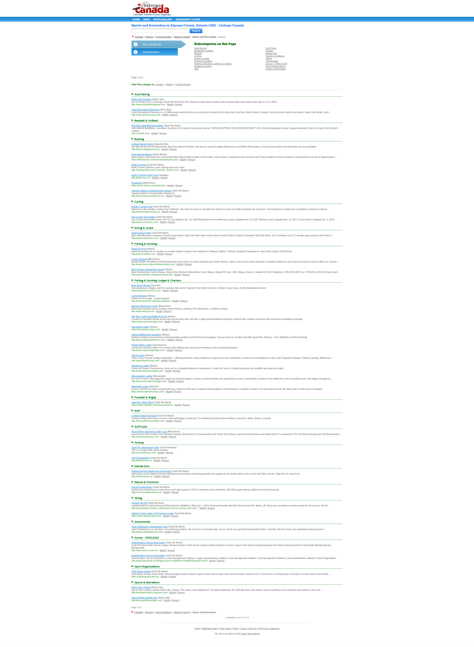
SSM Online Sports (141, 571)
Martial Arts (271, 53)
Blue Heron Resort (140, 285)
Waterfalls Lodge (139, 386)
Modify (170, 104)
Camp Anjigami (139, 296)
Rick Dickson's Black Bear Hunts (147, 269)
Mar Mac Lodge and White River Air (149, 316)
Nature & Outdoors (275, 56)
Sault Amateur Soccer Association (148, 542)
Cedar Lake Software (250, 634)
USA (260, 628)
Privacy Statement (271, 628)
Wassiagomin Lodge (141, 376)
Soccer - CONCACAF (276, 64)
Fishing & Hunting (203, 61)
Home (136, 19)
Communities (151, 52)
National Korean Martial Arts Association (151, 471)
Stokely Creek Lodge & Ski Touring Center (152, 513)
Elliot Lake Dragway (141, 99)
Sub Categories (151, 44)
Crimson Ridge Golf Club (144, 415)
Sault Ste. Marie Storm (142, 402)
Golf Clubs (271, 48)
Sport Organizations (276, 66)
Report (178, 104)
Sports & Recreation (276, 69)
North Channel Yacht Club (144, 175)
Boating (198, 53)
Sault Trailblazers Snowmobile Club (149, 526)
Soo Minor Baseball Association (147, 125)
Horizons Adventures (141, 487)
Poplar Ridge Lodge (141, 345)
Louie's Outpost (139, 259)
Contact (243, 628)
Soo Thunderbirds (140, 458)
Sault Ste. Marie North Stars (145, 447)
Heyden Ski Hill (139, 503)
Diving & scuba (201, 58)
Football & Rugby (203, 66)
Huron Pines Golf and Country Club (149, 431)
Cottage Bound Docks (142, 144)
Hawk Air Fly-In (138, 249)
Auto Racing (200, 48)
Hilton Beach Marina (141, 154)
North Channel (138, 165)
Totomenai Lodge (140, 365)
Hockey (269, 51)
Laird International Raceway (145, 109)
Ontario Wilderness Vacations (146, 334)
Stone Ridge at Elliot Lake (144, 597)
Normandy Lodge (140, 327)
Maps (146, 19)
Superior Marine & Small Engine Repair (151, 190)
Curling (198, 56)
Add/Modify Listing (188, 19)
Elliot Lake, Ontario (141, 587)
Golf (196, 69)
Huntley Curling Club (142, 206)
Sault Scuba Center (141, 233)
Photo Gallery (162, 19)
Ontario (169, 84)
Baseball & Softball (203, 51)
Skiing (269, 58)
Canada (159, 84)
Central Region (183, 84)
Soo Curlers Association (143, 217)
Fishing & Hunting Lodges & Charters (213, 64)
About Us (252, 628)
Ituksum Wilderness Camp (144, 306)
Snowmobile (272, 61)
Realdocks (136, 183)
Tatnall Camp (138, 355)
